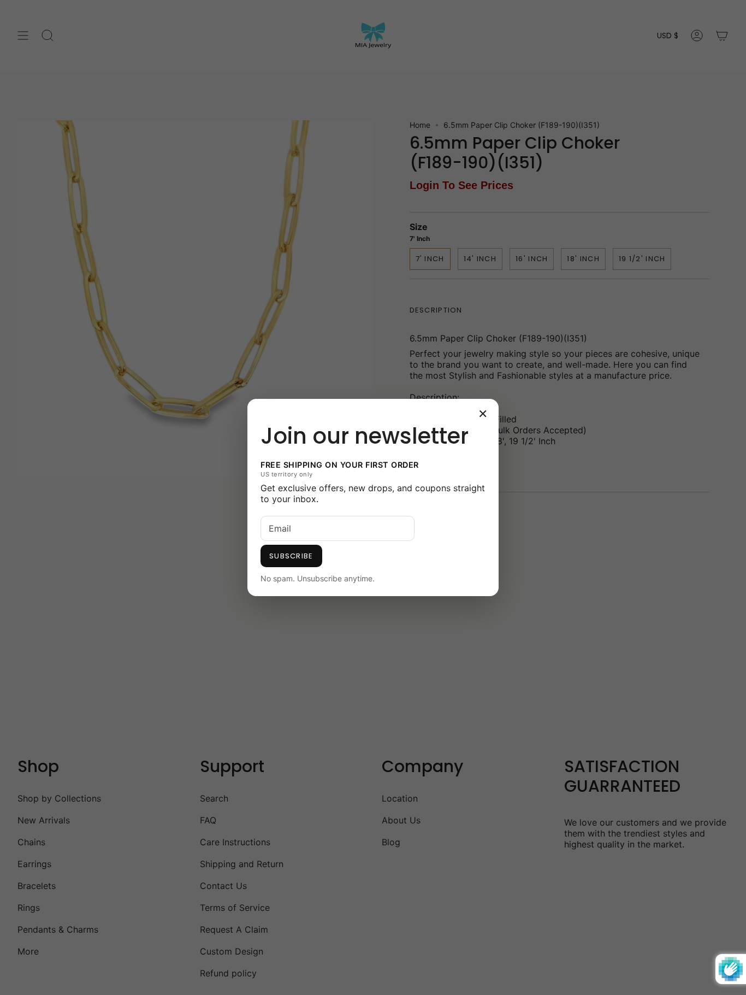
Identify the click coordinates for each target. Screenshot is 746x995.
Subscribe (291, 556)
